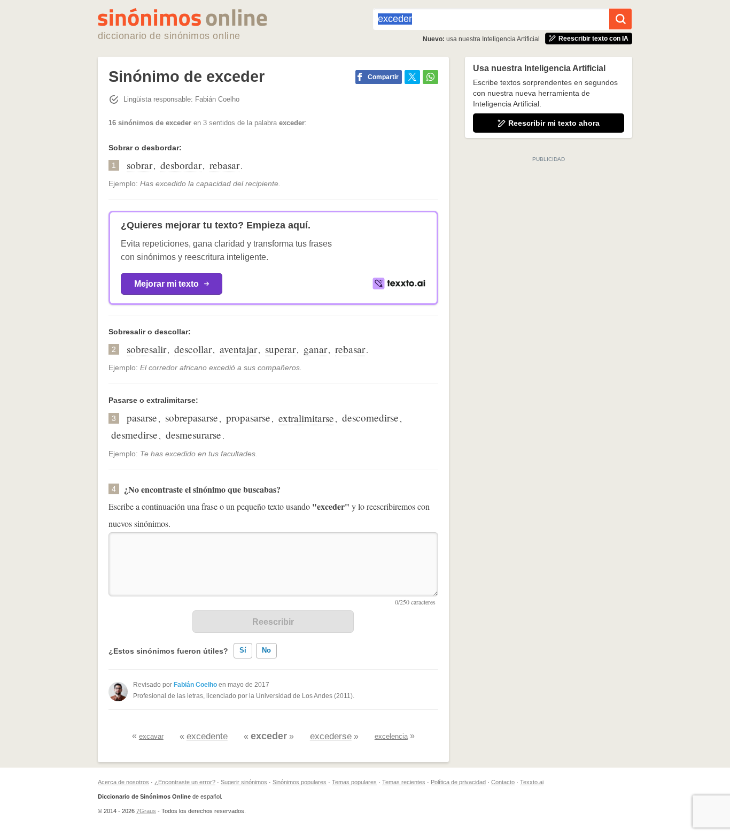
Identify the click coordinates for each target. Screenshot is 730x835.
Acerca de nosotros (123, 782)
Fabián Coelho (195, 684)
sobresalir (146, 349)
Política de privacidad (458, 782)
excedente (207, 736)
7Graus (146, 811)
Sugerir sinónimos (244, 782)
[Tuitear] (412, 77)
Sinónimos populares (300, 782)
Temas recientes (403, 782)
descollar (193, 349)
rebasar (224, 165)
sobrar (139, 165)
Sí (242, 650)
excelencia (391, 736)
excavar (151, 736)
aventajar (238, 349)
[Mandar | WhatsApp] (430, 77)
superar (280, 349)
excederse (331, 736)
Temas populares (354, 782)
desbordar (180, 165)
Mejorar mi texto (166, 283)
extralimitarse (306, 418)
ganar (315, 349)
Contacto (503, 782)
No (266, 650)
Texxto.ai (531, 782)
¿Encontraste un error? (184, 782)
